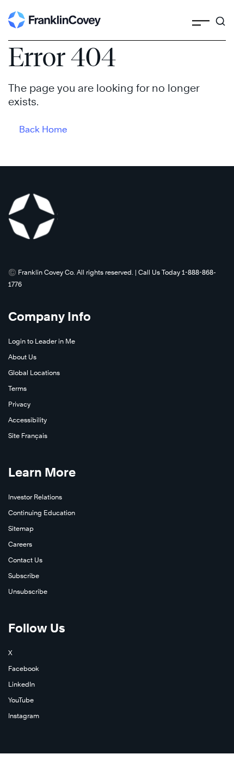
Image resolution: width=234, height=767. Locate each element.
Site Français (27, 436)
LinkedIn (21, 684)
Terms (17, 388)
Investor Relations (35, 497)
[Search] (220, 16)
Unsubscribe (27, 591)
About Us (22, 357)
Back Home (43, 129)
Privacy (19, 404)
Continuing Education (41, 513)
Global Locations (34, 373)
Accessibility (27, 420)
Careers (20, 544)
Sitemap (21, 528)
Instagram (23, 716)
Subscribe (23, 576)
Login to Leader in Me (41, 341)
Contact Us (25, 560)
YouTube (21, 700)
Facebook (23, 668)
